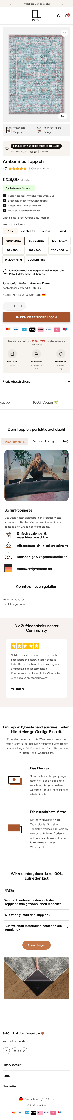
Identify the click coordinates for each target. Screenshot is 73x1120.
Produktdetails (15, 442)
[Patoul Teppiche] (36, 16)
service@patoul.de (14, 1041)
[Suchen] (59, 16)
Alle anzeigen (37, 945)
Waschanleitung (43, 441)
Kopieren (44, 151)
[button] (10, 3)
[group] (36, 74)
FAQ (65, 441)
